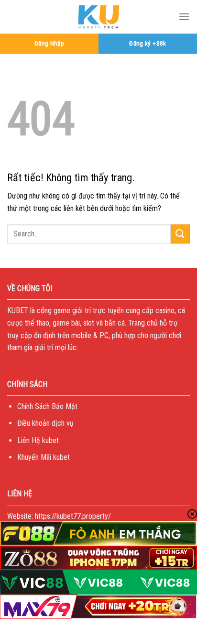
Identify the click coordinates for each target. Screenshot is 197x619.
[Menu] (184, 16)
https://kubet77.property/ (73, 516)
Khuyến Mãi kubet (43, 457)
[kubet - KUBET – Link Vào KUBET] (98, 17)
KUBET (17, 310)
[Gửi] (180, 233)
